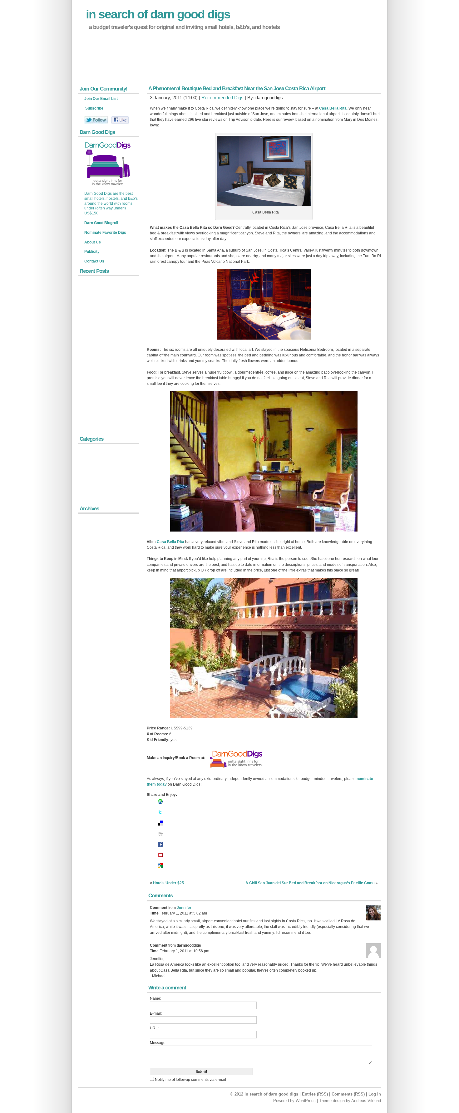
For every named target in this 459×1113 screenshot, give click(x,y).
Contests (90, 456)
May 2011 (90, 568)
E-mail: (156, 1013)
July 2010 (90, 632)
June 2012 (91, 518)
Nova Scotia (93, 470)
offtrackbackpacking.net (109, 69)
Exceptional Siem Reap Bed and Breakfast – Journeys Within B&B (107, 424)
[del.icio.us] (160, 826)
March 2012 (92, 525)
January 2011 (94, 589)
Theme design (332, 1100)
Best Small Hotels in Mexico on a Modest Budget (110, 296)
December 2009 (96, 682)
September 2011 (96, 554)
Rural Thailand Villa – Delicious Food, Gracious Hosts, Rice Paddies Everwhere (109, 353)
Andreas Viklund (366, 1100)
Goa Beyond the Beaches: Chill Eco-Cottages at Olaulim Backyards (110, 406)
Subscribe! (95, 108)
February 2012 (95, 533)
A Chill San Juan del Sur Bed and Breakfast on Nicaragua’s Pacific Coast (310, 883)
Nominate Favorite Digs (105, 232)
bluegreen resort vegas (108, 49)
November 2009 (96, 689)
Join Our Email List (101, 98)
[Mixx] (160, 858)
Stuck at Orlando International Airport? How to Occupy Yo (137, 79)
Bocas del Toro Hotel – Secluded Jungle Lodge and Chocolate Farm (106, 388)
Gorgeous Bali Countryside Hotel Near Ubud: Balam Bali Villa (107, 371)
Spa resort (97, 39)
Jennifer (184, 907)
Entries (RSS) (315, 1094)
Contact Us (94, 261)
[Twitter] (160, 815)
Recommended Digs (222, 97)
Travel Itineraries (97, 491)
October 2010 (94, 611)
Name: (155, 998)
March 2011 (92, 575)
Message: (158, 1043)
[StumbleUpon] (160, 804)
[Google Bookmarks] (160, 868)
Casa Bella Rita (333, 108)
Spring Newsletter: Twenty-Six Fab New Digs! (108, 284)
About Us (92, 242)
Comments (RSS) (348, 1094)
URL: (154, 1028)
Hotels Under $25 (168, 883)
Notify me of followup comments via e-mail (190, 1079)
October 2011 (94, 547)
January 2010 (94, 675)
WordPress (306, 1100)
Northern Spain (95, 463)
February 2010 (95, 668)
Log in (374, 1094)
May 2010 (91, 647)
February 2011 (94, 582)
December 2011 (96, 540)
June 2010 (91, 639)
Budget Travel (94, 449)
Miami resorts (100, 59)
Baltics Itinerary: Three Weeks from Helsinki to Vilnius (109, 308)
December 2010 (96, 597)
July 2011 (90, 561)
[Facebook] (160, 847)
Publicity (92, 251)
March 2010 (92, 661)
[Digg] (160, 836)
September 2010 (96, 618)
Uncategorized (95, 499)
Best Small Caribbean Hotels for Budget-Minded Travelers (107, 338)
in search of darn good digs (158, 14)
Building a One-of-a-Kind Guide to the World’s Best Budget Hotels (109, 323)
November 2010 (96, 604)
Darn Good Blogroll (101, 223)
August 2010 (93, 625)
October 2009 (94, 696)
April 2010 (91, 654)
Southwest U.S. (96, 484)
